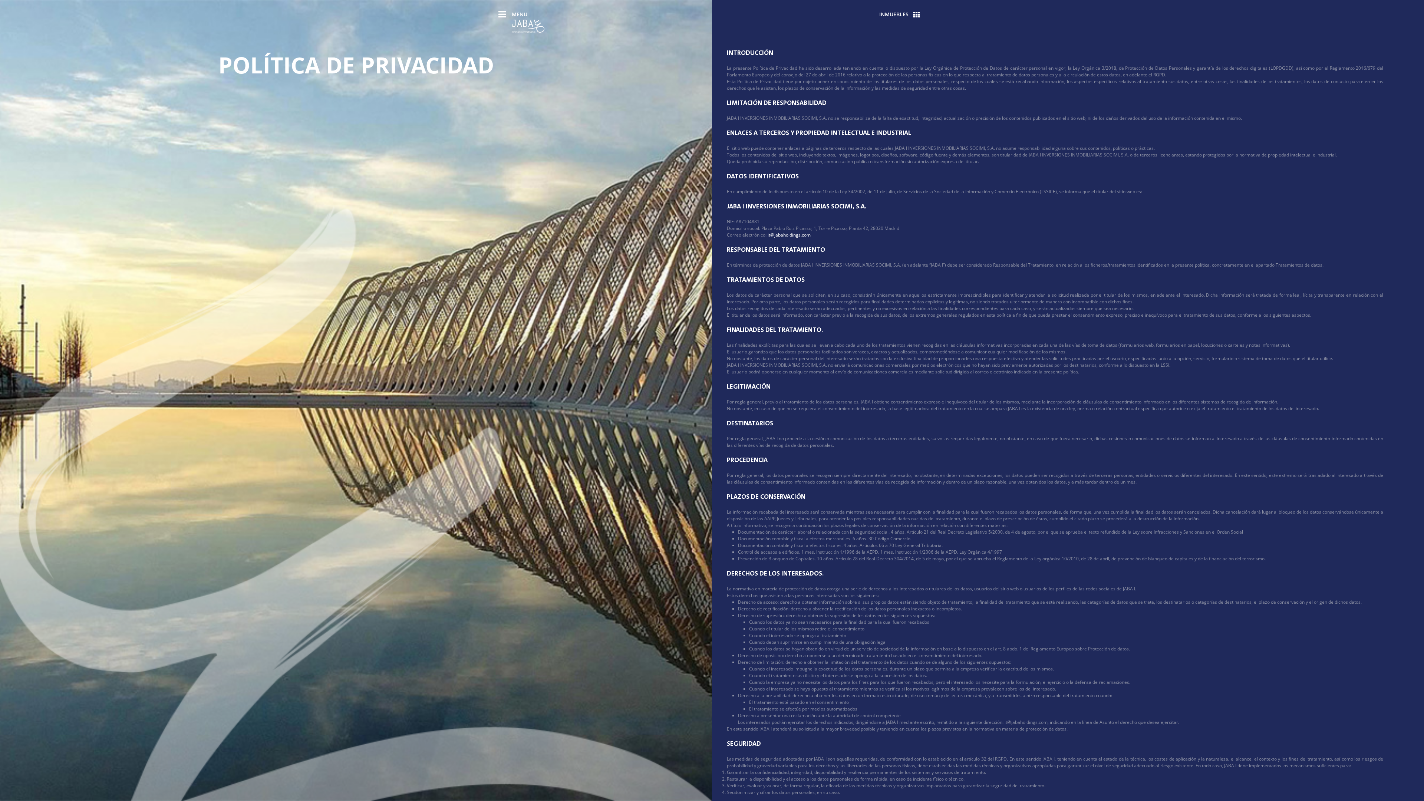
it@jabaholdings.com (789, 235)
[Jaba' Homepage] (528, 27)
